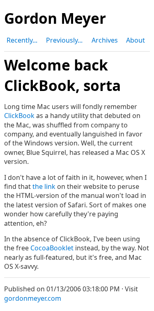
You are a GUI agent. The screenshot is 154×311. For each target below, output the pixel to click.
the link (43, 186)
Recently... (22, 40)
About (135, 40)
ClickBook (19, 115)
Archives (105, 40)
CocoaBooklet (52, 247)
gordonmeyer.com (32, 298)
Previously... (64, 40)
